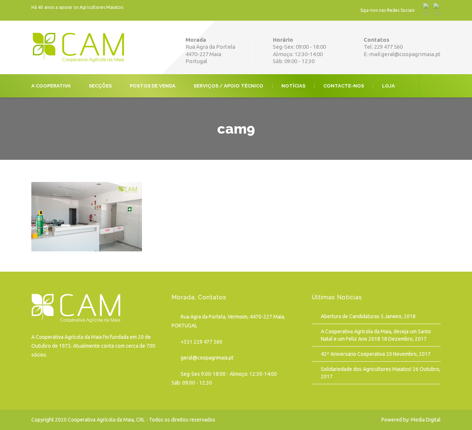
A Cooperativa (51, 85)
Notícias (293, 85)
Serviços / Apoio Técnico (228, 85)
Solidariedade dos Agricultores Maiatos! (366, 369)
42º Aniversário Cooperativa (353, 354)
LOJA (388, 85)
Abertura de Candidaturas (350, 316)
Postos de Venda (153, 85)
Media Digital (426, 420)
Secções (100, 85)
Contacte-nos (343, 85)
